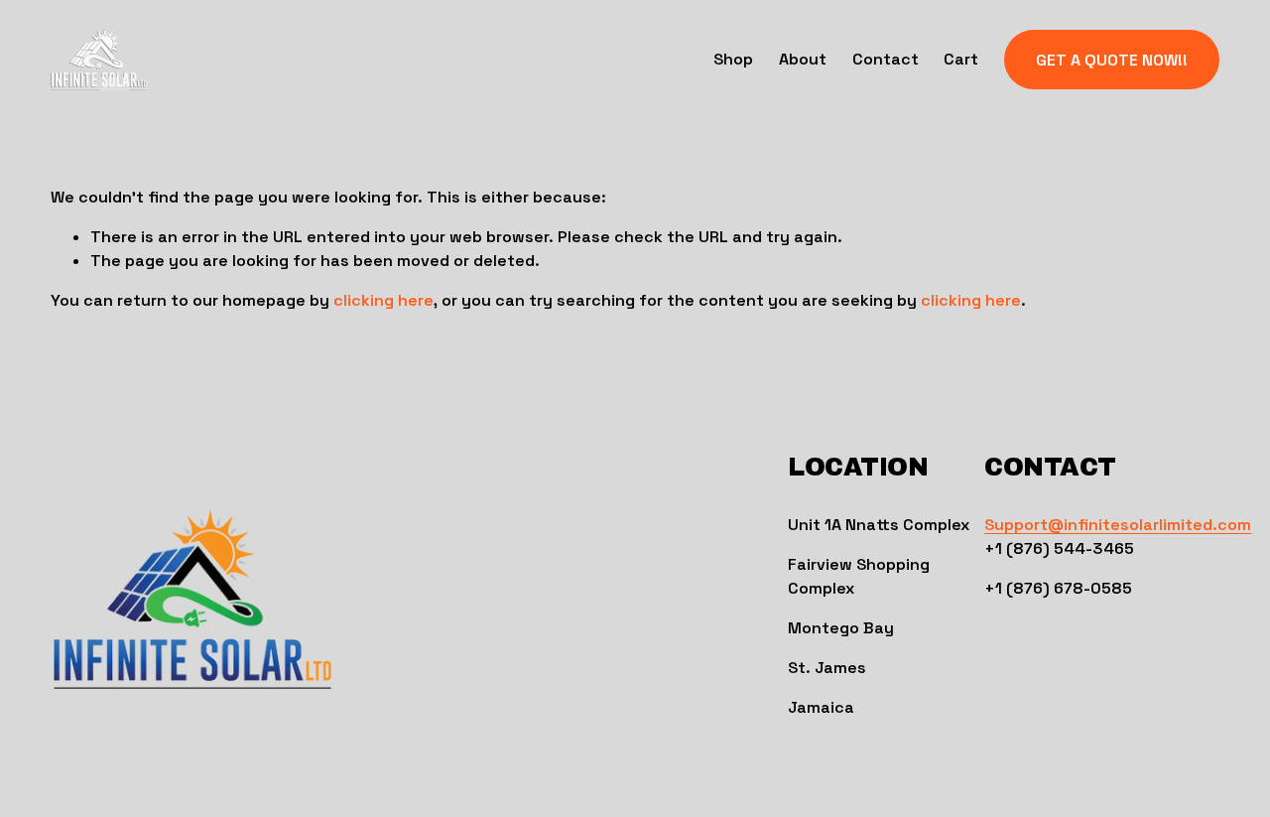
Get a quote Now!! (1112, 60)
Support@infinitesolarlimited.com (1117, 524)
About (802, 59)
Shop (733, 59)
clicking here (383, 300)
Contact (885, 59)
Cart (961, 59)
